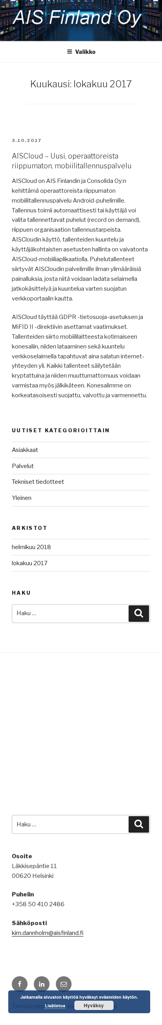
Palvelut (23, 466)
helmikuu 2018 (31, 547)
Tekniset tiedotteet (38, 481)
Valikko (85, 51)
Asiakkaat (25, 450)
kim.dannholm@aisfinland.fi (47, 933)
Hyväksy (94, 1005)
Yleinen (21, 497)
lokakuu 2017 (30, 563)
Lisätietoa (55, 1005)
